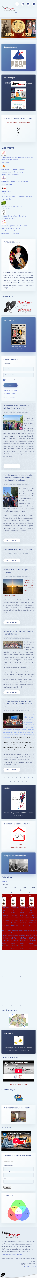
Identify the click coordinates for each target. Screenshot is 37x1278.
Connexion (11, 385)
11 (10, 781)
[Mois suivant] (6, 882)
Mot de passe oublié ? (10, 390)
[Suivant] (26, 781)
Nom (5, 1178)
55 (22, 781)
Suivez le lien (11, 288)
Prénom (6, 1172)
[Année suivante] (5, 882)
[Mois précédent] (3, 882)
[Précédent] (4, 777)
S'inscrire (18, 844)
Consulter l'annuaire (18, 847)
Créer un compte (9, 397)
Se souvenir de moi (12, 380)
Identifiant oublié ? (9, 394)
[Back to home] (8, 9)
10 (32, 777)
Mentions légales (30, 1266)
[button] (16, 13)
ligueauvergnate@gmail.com (12, 1254)
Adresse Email (8, 1165)
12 (14, 781)
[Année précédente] (2, 882)
